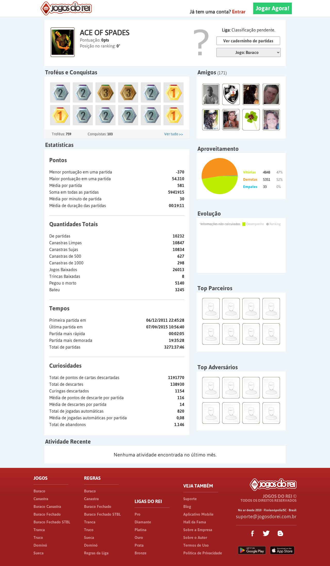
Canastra (41, 499)
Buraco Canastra (47, 506)
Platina (140, 530)
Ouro (139, 537)
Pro (138, 514)
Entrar (238, 11)
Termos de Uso (196, 545)
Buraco (39, 491)
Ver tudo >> (173, 134)
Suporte (190, 499)
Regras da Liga (96, 553)
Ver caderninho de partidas (248, 40)
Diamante (143, 522)
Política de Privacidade (202, 553)
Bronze (140, 553)
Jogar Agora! (272, 8)
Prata (139, 545)
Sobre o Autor (195, 537)
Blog (187, 506)
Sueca (39, 553)
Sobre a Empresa (197, 530)
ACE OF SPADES (104, 32)
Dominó (40, 545)
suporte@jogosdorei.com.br (266, 516)
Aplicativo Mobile (198, 514)
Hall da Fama (194, 522)
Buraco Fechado (47, 514)
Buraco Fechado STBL (52, 522)
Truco (38, 537)
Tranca (39, 530)
